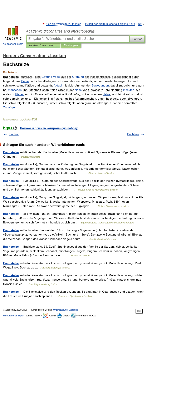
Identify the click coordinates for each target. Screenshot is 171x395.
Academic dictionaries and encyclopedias (60, 31)
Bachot (14, 134)
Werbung (73, 309)
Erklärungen (71, 45)
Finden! (137, 39)
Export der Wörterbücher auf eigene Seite (110, 24)
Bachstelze (11, 152)
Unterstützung (60, 309)
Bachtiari (133, 134)
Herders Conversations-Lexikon (43, 45)
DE (140, 24)
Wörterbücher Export (13, 315)
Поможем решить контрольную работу (49, 128)
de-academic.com (13, 44)
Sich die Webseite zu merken (63, 24)
